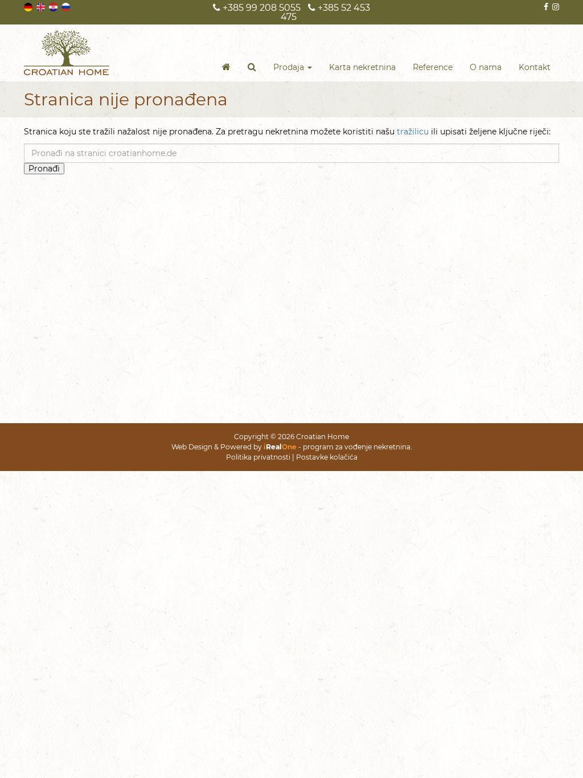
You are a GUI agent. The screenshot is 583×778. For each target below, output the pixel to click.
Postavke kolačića (327, 457)
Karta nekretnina (362, 67)
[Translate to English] (41, 6)
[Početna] (226, 67)
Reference (433, 67)
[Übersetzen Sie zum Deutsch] (29, 6)
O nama (486, 67)
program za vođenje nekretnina (356, 447)
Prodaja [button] (289, 67)
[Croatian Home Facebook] (545, 7)
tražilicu (413, 131)
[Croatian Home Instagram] (555, 7)
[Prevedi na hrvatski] (54, 6)
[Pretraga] (252, 67)
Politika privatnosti (258, 457)
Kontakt (535, 67)
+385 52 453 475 (325, 12)
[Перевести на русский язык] (66, 6)
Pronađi (44, 168)
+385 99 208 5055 (260, 7)
